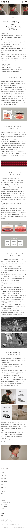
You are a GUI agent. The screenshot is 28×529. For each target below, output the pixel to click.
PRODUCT (4, 478)
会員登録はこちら (4, 508)
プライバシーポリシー (5, 524)
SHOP (2, 513)
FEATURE (4, 481)
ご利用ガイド (4, 491)
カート (2, 495)
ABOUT (3, 475)
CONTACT (4, 487)
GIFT (2, 515)
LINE (3, 511)
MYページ (3, 493)
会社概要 (3, 500)
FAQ (2, 484)
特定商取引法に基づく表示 (14, 524)
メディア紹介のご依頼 (5, 502)
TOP (2, 473)
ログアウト (3, 498)
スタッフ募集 (4, 506)
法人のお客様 (4, 504)
